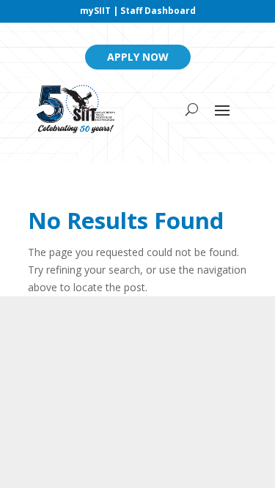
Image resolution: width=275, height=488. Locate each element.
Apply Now (138, 57)
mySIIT (95, 10)
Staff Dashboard (158, 10)
